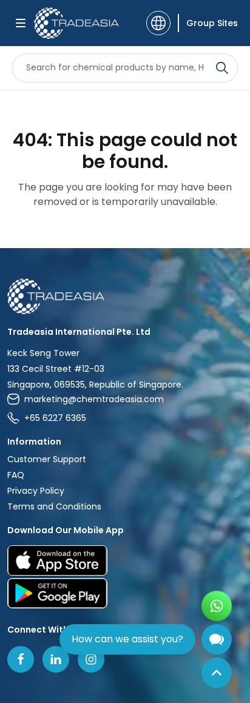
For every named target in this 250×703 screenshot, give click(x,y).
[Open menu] (20, 23)
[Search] (222, 67)
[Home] (125, 296)
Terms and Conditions (54, 506)
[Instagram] (91, 659)
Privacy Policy (35, 491)
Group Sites (212, 23)
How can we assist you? (127, 639)
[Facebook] (20, 659)
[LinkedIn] (55, 659)
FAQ (15, 475)
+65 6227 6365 (55, 418)
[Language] (158, 23)
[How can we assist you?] (216, 639)
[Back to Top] (216, 673)
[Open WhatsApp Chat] (216, 606)
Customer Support (46, 459)
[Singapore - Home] (76, 23)
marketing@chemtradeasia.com (94, 399)
